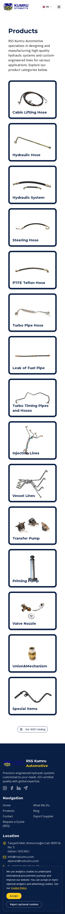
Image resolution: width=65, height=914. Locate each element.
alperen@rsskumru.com (23, 861)
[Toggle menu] (59, 7)
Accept (14, 896)
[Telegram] (26, 788)
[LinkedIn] (19, 788)
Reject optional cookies (24, 904)
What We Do (41, 805)
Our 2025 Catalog (35, 729)
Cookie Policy (19, 888)
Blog (36, 811)
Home (7, 805)
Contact (8, 816)
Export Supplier (43, 816)
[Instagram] (5, 788)
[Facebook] (12, 788)
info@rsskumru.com (21, 857)
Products (8, 811)
